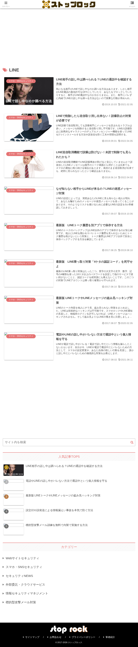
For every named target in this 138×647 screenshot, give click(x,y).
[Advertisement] (69, 33)
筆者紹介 (110, 637)
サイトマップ (32, 637)
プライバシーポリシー (83, 637)
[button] (132, 442)
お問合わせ (55, 637)
